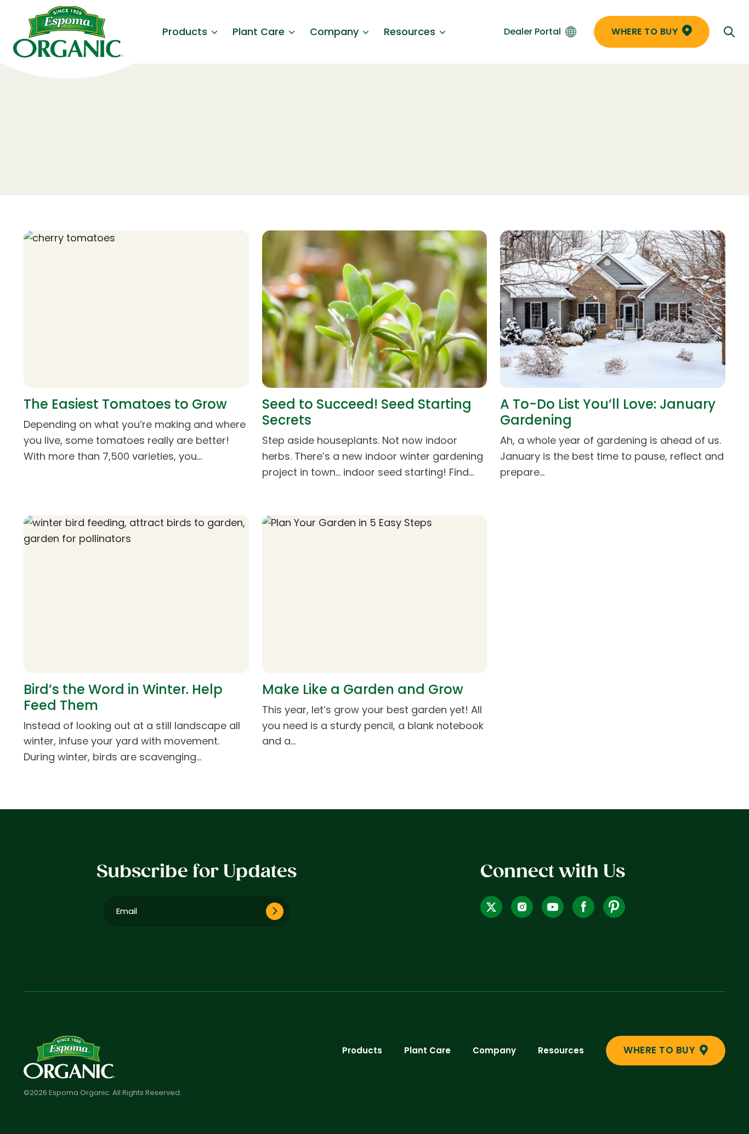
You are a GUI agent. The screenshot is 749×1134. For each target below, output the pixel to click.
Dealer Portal (532, 31)
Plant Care (258, 31)
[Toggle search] (729, 31)
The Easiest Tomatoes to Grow (125, 404)
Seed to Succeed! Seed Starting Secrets (367, 412)
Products (184, 31)
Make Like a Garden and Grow (362, 689)
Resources (409, 31)
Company (334, 31)
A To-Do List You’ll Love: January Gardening (608, 412)
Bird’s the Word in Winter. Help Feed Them (123, 697)
